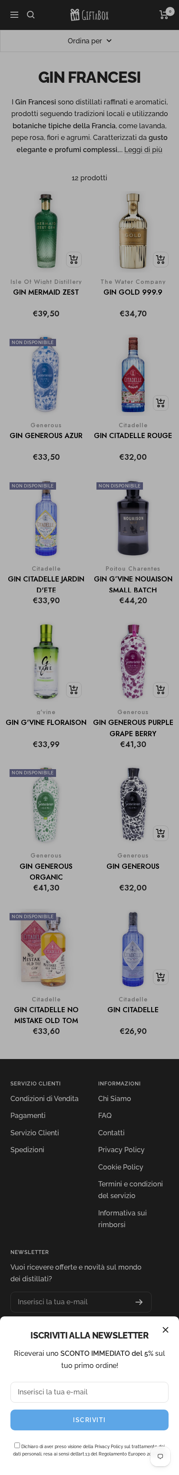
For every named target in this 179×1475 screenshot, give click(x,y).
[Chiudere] (165, 1330)
